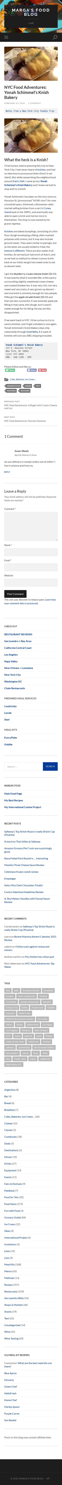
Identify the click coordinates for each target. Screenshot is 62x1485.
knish (28, 386)
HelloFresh (10, 1393)
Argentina (9, 1089)
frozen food (37, 1007)
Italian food (32, 1024)
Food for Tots (11, 1197)
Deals (7, 1143)
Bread (7, 1103)
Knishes (8, 231)
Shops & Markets (13, 1304)
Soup (35, 1053)
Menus (8, 1271)
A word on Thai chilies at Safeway (22, 841)
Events (8, 1177)
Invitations (10, 1244)
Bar (6, 1096)
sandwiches (24, 1047)
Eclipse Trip (11, 1007)
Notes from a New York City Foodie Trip (30, 111)
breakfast (48, 990)
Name (8, 545)
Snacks (8, 1311)
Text (6, 1318)
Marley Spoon (12, 1406)
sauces (25, 1053)
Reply (7, 472)
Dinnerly (9, 1379)
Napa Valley (11, 661)
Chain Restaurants (14, 688)
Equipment (10, 1170)
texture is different (14, 250)
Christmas (11, 1001)
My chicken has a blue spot (39, 956)
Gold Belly (32, 331)
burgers (10, 996)
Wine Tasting (11, 1338)
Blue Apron (10, 1373)
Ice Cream (9, 1224)
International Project (15, 1237)
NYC (38, 386)
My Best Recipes (13, 800)
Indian (9, 1024)
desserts (47, 1001)
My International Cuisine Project (22, 807)
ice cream (42, 1019)
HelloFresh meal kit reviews (19, 1019)
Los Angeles (12, 1030)
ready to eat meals (15, 1041)
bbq (8, 990)
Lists (6, 1257)
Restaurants (11, 1291)
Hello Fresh (24, 1013)
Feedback (9, 1190)
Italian (20, 1024)
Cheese (8, 1123)
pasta (17, 1036)
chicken (43, 996)
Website (8, 575)
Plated (49, 1036)
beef (16, 990)
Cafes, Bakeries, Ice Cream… (19, 1116)
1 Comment (34, 103)
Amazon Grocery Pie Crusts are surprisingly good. (28, 850)
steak (45, 1053)
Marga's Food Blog (31, 1478)
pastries (11, 390)
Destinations (11, 1150)
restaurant (33, 1041)
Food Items (10, 1203)
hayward (10, 1013)
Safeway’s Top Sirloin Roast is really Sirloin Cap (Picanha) (29, 833)
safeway (10, 1047)
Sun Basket (10, 1420)
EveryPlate (10, 737)
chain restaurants (26, 996)
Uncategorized (12, 1325)
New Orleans (41, 1030)
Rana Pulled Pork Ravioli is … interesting (26, 858)
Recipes (8, 1284)
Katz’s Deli (18, 181)
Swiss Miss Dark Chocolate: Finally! (23, 885)
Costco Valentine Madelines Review (23, 891)
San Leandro (11, 641)
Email (8, 560)
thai (8, 1058)
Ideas (7, 1230)
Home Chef (10, 1400)
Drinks (8, 1163)
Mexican (26, 1030)
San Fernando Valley (44, 1047)
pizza (39, 1036)
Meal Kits (9, 1264)
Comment (10, 508)
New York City (12, 674)
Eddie (24, 1007)
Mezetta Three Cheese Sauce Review (24, 864)
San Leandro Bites (14, 1298)
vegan (33, 1058)
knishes (41, 169)
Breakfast (9, 1109)
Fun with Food (12, 1210)
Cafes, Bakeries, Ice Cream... (23, 379)
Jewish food (13, 386)
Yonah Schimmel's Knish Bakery (24, 345)
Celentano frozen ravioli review (21, 871)
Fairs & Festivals (13, 1183)
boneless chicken (31, 990)
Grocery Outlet (12, 1217)
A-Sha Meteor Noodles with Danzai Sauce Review (27, 900)
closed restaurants (30, 1001)
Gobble (8, 744)
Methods (9, 1277)
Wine (7, 1331)
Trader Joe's (20, 1058)
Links (7, 1251)
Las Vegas (47, 1024)
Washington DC (13, 681)
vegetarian (45, 1058)
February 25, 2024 (14, 103)
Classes (8, 1129)
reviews (25, 390)
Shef (7, 719)
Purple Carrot (11, 1413)
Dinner (8, 1156)
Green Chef (10, 1386)
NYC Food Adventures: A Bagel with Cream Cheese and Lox (30, 405)
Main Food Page (13, 793)
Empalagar (10, 878)
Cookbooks (10, 1136)
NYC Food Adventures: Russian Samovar (25, 419)
